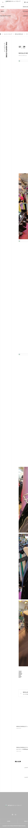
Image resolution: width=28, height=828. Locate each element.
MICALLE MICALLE (23, 55)
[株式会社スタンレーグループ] (14, 4)
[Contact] (15, 814)
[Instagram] (25, 2)
